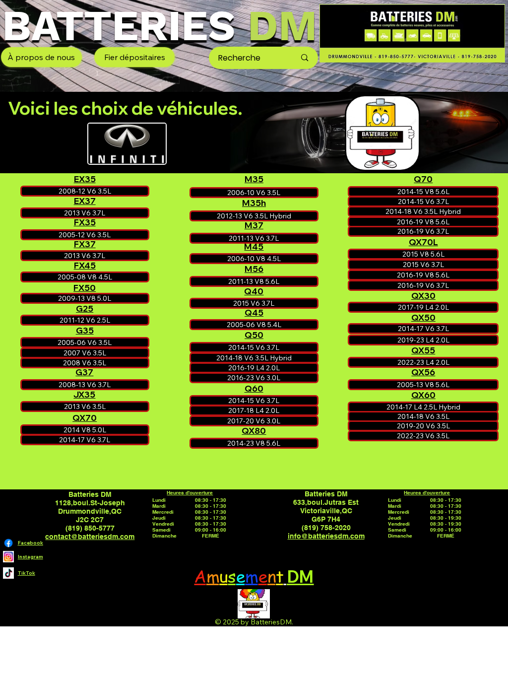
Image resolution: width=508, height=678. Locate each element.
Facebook (30, 542)
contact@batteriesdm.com (89, 536)
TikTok (26, 573)
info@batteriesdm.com (326, 536)
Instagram (30, 556)
